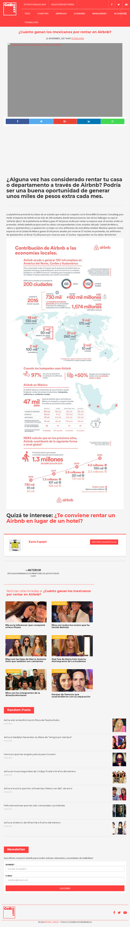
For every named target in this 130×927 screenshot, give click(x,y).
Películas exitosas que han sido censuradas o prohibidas (34, 807)
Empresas (61, 13)
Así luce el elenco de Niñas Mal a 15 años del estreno (32, 824)
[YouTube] (126, 4)
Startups (43, 13)
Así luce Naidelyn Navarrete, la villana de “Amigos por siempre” (38, 739)
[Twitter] (118, 4)
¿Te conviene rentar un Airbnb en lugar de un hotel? (60, 518)
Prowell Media (51, 922)
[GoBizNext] (9, 9)
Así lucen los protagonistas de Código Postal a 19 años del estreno (40, 773)
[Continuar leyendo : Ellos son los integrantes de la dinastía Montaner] (26, 679)
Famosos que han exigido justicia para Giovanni (30, 756)
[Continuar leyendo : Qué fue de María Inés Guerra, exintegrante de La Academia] (72, 645)
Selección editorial (62, 4)
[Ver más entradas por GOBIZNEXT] (15, 545)
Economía (79, 13)
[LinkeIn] (89, 121)
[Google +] (65, 121)
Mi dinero (119, 13)
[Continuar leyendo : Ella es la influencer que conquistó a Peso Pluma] (26, 611)
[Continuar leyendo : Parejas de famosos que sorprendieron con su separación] (72, 680)
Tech (27, 13)
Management (99, 13)
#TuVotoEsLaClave (35, 4)
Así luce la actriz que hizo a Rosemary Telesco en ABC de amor (38, 790)
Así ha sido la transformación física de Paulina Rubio (32, 722)
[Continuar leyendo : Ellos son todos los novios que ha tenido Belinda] (72, 611)
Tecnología (31, 22)
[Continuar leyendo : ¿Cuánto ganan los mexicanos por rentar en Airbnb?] (65, 80)
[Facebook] (111, 4)
